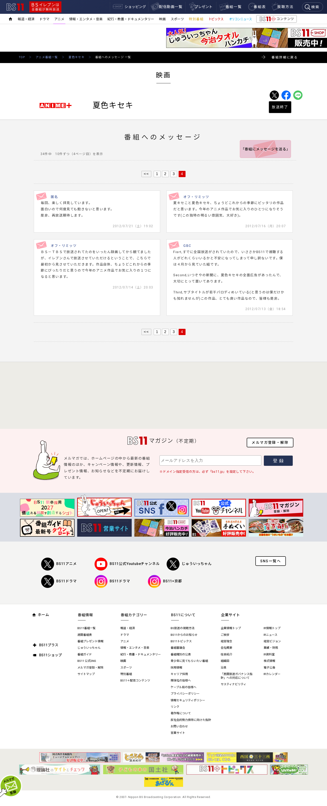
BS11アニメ (66, 564)
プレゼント (203, 7)
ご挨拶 (225, 634)
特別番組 (196, 19)
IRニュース (270, 634)
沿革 (223, 667)
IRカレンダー (272, 674)
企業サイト (230, 615)
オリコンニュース (240, 19)
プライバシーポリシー (185, 693)
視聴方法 (285, 7)
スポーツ (177, 19)
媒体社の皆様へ (181, 680)
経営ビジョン (272, 641)
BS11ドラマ (66, 581)
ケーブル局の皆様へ (183, 687)
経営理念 (226, 641)
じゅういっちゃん (197, 564)
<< (146, 174)
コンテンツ (276, 20)
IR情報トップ (272, 628)
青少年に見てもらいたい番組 (189, 661)
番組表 (260, 7)
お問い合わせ (179, 726)
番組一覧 (234, 7)
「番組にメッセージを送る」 (265, 149)
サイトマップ (86, 674)
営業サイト (178, 732)
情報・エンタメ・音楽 (86, 19)
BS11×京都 (172, 581)
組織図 (225, 661)
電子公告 (269, 667)
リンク (175, 706)
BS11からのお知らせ (184, 634)
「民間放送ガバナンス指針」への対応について (236, 675)
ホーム (43, 615)
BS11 (15, 7)
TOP (22, 57)
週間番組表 (84, 634)
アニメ (59, 19)
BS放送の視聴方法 (182, 628)
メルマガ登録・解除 (270, 442)
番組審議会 (178, 647)
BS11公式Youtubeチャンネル (134, 564)
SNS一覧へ (270, 561)
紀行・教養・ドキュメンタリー (130, 19)
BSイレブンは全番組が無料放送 (45, 6)
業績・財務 (271, 647)
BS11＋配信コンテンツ (135, 680)
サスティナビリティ (233, 684)
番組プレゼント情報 (90, 641)
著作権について (181, 713)
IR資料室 (269, 654)
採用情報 (176, 667)
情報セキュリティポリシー (188, 700)
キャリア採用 (179, 674)
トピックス (216, 19)
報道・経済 (26, 19)
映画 (162, 19)
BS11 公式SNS (86, 661)
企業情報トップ (231, 628)
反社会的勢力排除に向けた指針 (191, 720)
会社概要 (226, 647)
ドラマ (44, 19)
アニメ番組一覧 (47, 57)
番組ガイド (84, 654)
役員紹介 (226, 654)
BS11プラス (48, 645)
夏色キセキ (77, 57)
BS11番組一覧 (86, 628)
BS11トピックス (181, 641)
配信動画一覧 (171, 7)
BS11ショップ (50, 655)
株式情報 (269, 661)
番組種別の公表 (181, 654)
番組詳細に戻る (285, 57)
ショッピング (135, 7)
